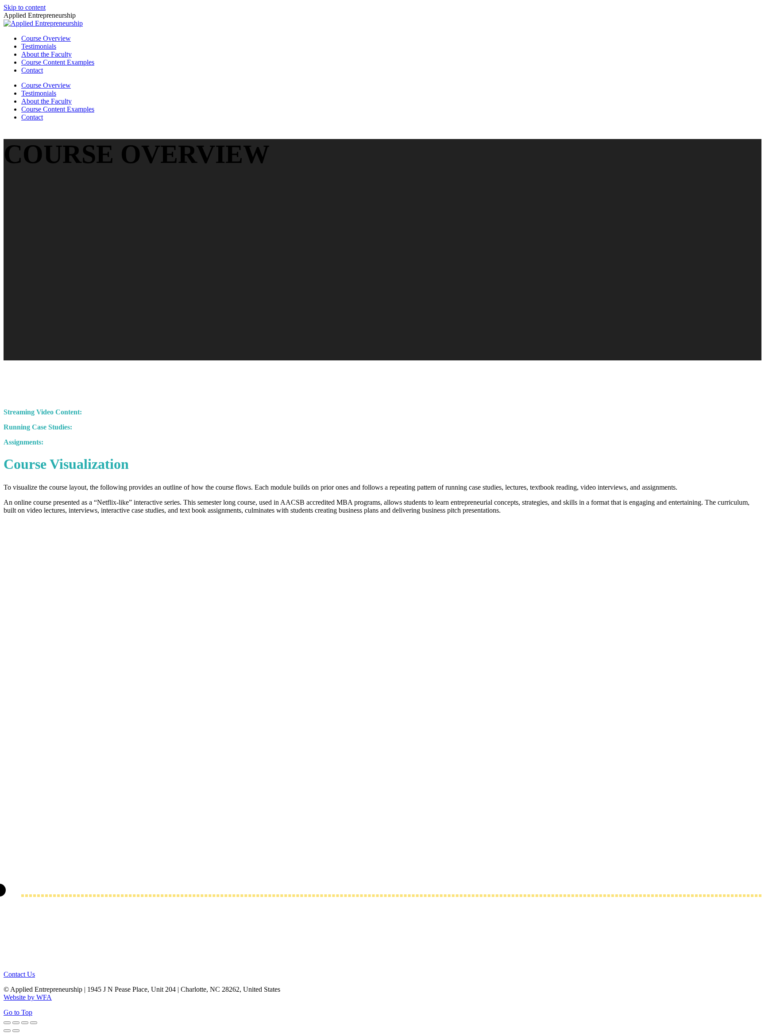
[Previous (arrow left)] (7, 1030)
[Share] (15, 1022)
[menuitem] (46, 38)
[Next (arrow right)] (15, 1030)
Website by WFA (28, 997)
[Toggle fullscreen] (24, 1022)
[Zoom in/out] (33, 1022)
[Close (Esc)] (7, 1022)
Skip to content (25, 7)
